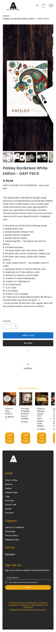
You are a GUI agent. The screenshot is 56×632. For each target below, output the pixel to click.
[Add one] (15, 326)
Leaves (8, 511)
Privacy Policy (11, 538)
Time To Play (11, 482)
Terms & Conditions (14, 529)
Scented (9, 515)
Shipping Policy (12, 542)
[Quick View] (9, 398)
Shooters (9, 503)
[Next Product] (51, 420)
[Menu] (51, 5)
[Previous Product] (6, 420)
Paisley (8, 490)
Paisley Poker (11, 495)
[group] (29, 420)
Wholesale (10, 534)
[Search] (37, 5)
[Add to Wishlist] (28, 350)
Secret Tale (10, 507)
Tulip (7, 499)
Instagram (10, 556)
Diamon (9, 486)
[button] (43, 5)
